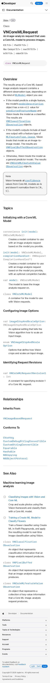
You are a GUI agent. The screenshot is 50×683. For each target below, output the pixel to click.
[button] (31, 3)
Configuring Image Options (21, 310)
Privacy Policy (20, 676)
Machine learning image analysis (18, 484)
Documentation (14, 10)
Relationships (13, 399)
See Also (9, 473)
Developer (12, 613)
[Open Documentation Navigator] (4, 10)
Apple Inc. (20, 673)
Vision (5, 20)
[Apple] (4, 613)
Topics (8, 208)
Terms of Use (7, 676)
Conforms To (11, 427)
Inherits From (11, 408)
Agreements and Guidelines (12, 679)
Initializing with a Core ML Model (20, 219)
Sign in (39, 3)
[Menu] (46, 3)
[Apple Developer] (8, 3)
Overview (10, 79)
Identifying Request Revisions (22, 362)
